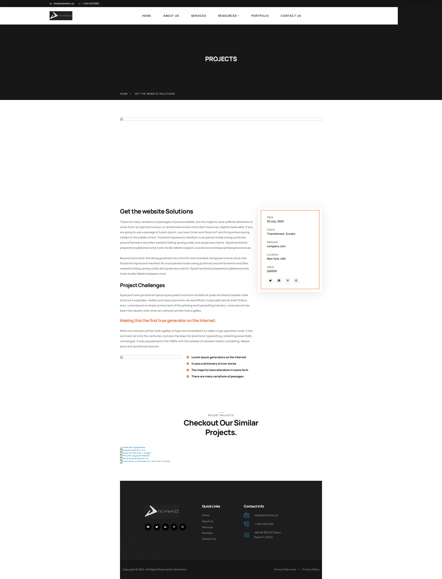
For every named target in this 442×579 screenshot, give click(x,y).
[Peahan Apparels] (221, 448)
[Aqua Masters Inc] (221, 451)
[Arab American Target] (221, 453)
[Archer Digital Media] (221, 456)
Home (124, 93)
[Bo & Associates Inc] (221, 459)
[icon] (270, 280)
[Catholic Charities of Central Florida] (221, 462)
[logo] (61, 15)
